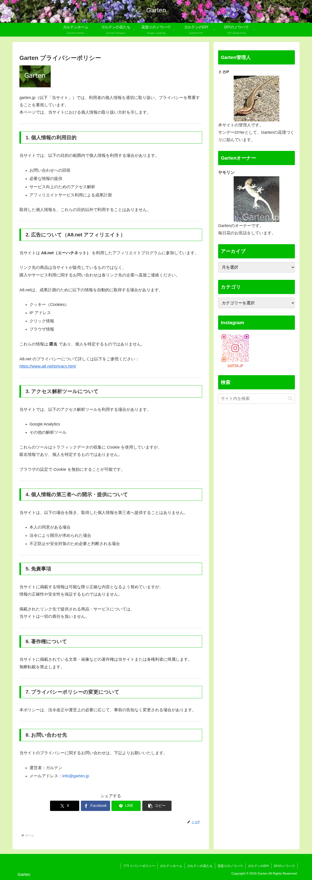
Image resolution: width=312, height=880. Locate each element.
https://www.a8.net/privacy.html (47, 366)
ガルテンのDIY (258, 866)
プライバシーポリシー (139, 866)
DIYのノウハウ (284, 866)
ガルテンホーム (171, 866)
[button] (157, 806)
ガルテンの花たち (200, 866)
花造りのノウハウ (230, 866)
